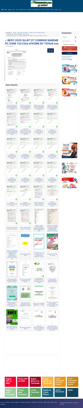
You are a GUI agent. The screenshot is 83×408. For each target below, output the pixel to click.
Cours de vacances (45, 9)
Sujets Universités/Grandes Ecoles (60, 381)
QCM (52, 9)
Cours (13, 9)
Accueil (5, 9)
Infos (60, 9)
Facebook (3, 404)
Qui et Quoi (40, 402)
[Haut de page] (80, 405)
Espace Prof (23, 9)
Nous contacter (15, 402)
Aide (56, 402)
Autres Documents (60, 391)
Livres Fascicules (35, 392)
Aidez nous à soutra (49, 402)
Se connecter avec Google (70, 48)
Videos (56, 9)
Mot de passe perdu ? (67, 56)
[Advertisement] (41, 21)
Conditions (33, 402)
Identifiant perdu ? (66, 58)
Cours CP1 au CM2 (22, 380)
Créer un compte (66, 59)
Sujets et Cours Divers (47, 392)
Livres (17, 9)
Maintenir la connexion (68, 44)
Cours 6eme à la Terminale (47, 381)
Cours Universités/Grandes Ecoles (72, 381)
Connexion (69, 53)
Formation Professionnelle (33, 9)
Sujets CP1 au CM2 (9, 381)
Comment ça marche (25, 402)
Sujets (9, 9)
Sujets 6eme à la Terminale (35, 381)
